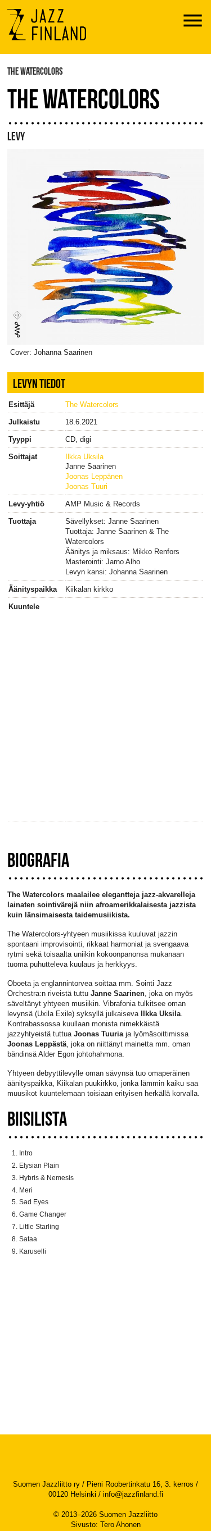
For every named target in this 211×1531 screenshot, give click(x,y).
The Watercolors (92, 404)
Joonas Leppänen (94, 476)
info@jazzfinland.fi (133, 1494)
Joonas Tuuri (86, 486)
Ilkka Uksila (84, 457)
